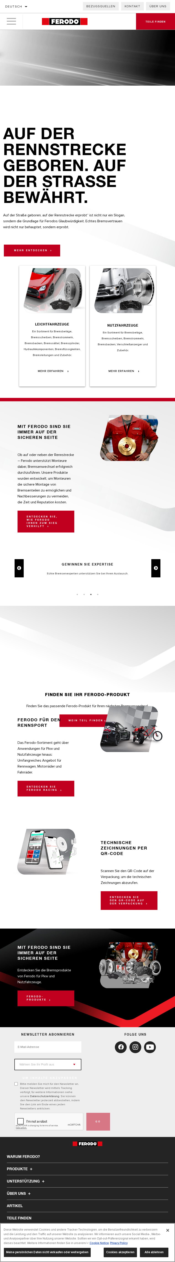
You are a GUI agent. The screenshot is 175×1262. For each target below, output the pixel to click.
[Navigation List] (11, 21)
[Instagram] (135, 1047)
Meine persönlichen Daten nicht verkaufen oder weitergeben (47, 1252)
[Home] (64, 21)
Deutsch (13, 6)
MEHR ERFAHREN (51, 371)
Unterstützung (24, 1181)
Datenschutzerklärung (44, 1096)
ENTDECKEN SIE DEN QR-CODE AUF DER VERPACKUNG (127, 900)
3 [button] (91, 594)
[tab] (77, 594)
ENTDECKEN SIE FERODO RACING (43, 788)
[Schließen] (168, 1230)
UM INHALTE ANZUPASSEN (50, 1078)
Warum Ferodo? (23, 1157)
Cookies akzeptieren (120, 1252)
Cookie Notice (99, 1243)
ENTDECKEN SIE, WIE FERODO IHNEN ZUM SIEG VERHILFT (42, 521)
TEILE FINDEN (19, 1218)
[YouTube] (150, 1047)
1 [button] (77, 594)
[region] (87, 1242)
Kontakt (132, 6)
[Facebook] (121, 1047)
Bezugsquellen (100, 6)
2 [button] (84, 594)
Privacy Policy (119, 1243)
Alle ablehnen (154, 1252)
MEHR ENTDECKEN (31, 250)
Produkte (17, 1169)
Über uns (158, 6)
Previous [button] (19, 568)
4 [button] (97, 594)
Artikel (15, 1206)
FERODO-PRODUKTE (37, 998)
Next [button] (155, 568)
